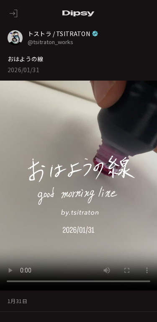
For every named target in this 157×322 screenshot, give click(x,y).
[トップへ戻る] (78, 13)
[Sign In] (13, 13)
